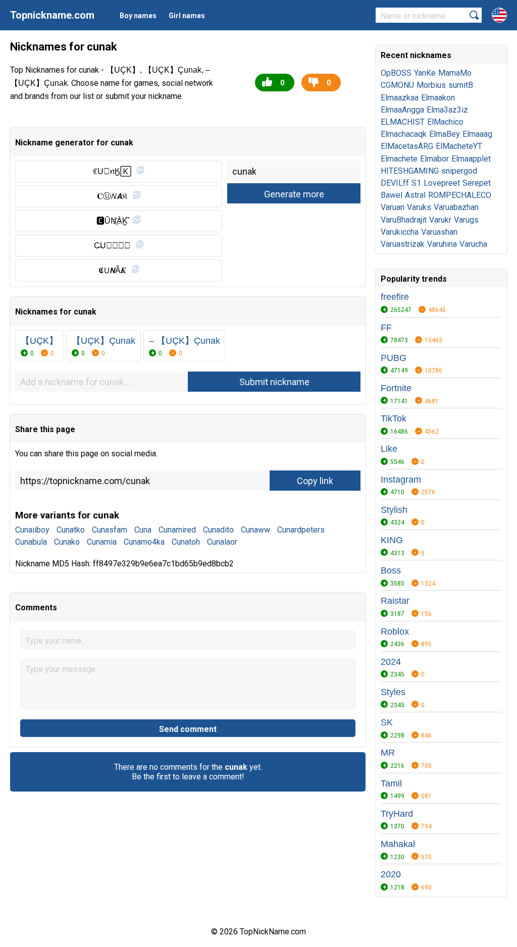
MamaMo (455, 73)
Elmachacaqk (404, 134)
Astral (415, 195)
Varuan (392, 207)
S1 (416, 183)
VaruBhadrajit (404, 220)
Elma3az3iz (447, 110)
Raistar (395, 601)
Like (389, 449)
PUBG (393, 358)
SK (387, 722)
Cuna (142, 530)
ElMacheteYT (459, 146)
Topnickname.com (52, 15)
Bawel (391, 195)
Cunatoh (186, 542)
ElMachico (445, 122)
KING (392, 540)
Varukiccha (400, 232)
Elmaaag (477, 134)
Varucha (473, 244)
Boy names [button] (138, 16)
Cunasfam (109, 530)
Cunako (67, 542)
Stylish (394, 510)
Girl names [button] (187, 16)
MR (388, 753)
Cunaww (255, 530)
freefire (395, 297)
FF (386, 328)
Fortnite (396, 388)
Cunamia (102, 542)
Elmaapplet (471, 159)
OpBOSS (396, 73)
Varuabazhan (456, 207)
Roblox (395, 631)
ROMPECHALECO (459, 195)
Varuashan (439, 232)
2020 (391, 874)
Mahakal (398, 844)
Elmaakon (438, 97)
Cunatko (71, 530)
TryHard (397, 814)
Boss (391, 570)
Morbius (431, 85)
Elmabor (434, 159)
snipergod (459, 171)
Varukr (440, 220)
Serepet (476, 183)
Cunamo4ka (144, 542)
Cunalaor (222, 542)
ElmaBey (444, 134)
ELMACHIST (403, 122)
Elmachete (399, 159)
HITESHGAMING (410, 171)
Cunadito (218, 530)
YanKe (425, 73)
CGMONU (397, 85)
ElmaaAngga (402, 110)
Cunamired (177, 530)
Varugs (466, 220)
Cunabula (31, 542)
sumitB (460, 85)
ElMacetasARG (407, 146)
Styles (393, 692)
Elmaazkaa (400, 97)
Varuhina (442, 244)
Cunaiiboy (32, 530)
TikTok (393, 418)
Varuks (419, 207)
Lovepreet (442, 183)
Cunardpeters (301, 530)
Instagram (401, 480)
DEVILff (395, 183)
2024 (391, 662)
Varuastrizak (403, 244)
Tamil (391, 783)
